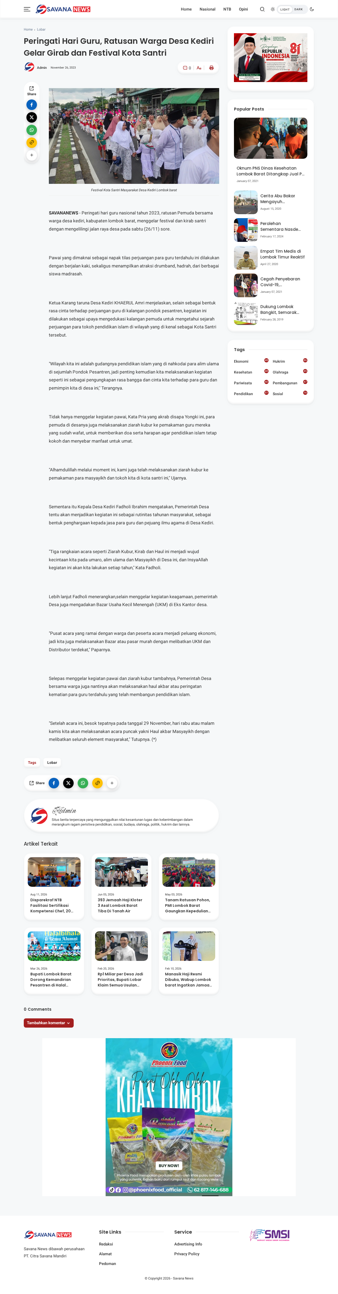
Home (186, 9)
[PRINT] (210, 68)
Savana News (183, 1278)
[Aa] (198, 68)
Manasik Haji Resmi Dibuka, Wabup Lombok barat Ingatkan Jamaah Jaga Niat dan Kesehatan (188, 979)
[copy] (31, 142)
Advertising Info (188, 1244)
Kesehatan (251, 372)
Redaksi (106, 1244)
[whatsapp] (31, 130)
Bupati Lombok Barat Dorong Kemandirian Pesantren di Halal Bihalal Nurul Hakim (51, 979)
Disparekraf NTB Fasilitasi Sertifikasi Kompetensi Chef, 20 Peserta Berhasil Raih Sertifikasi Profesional (51, 905)
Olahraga (290, 372)
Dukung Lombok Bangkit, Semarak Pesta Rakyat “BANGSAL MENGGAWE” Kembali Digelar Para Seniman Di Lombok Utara (282, 310)
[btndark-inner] (292, 9)
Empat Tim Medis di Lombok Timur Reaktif (282, 254)
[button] (182, 90)
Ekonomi (251, 361)
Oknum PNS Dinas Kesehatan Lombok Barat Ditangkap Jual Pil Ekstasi (270, 171)
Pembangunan (290, 382)
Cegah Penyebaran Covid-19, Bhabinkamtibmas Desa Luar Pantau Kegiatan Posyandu (280, 282)
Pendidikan (251, 393)
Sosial (290, 394)
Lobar (41, 29)
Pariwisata (251, 382)
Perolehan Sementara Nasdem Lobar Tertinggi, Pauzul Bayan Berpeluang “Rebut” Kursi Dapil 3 (281, 227)
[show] (31, 155)
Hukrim (290, 361)
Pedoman (107, 1263)
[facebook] (31, 104)
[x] (31, 117)
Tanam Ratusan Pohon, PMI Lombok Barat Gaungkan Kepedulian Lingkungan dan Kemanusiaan (187, 905)
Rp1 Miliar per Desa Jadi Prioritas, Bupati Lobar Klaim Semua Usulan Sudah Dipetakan (120, 979)
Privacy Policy (186, 1254)
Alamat (105, 1254)
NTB (227, 9)
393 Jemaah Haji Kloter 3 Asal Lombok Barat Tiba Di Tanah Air (120, 905)
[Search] (262, 9)
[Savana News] (63, 8)
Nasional (207, 9)
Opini (243, 9)
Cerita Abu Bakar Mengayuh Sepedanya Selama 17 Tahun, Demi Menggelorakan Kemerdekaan (280, 199)
